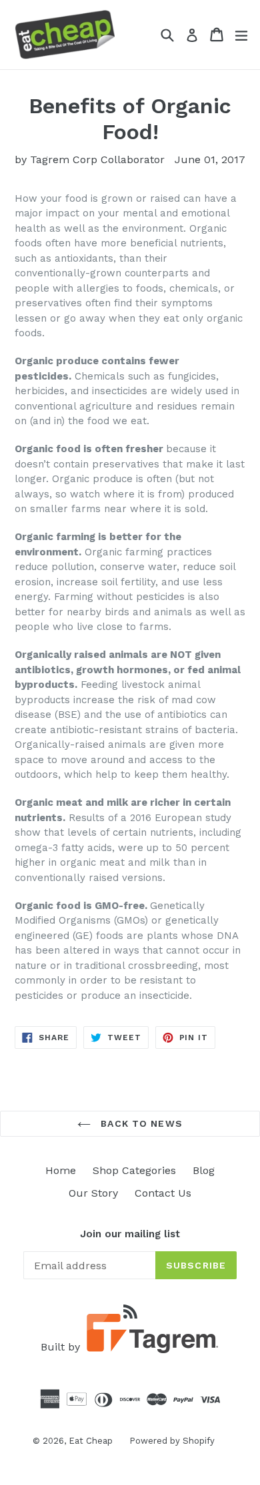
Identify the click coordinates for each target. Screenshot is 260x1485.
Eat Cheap (91, 1441)
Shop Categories (134, 1170)
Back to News (140, 1123)
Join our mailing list (130, 1234)
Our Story (93, 1193)
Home (60, 1170)
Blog (204, 1170)
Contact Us (163, 1193)
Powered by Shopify (172, 1441)
